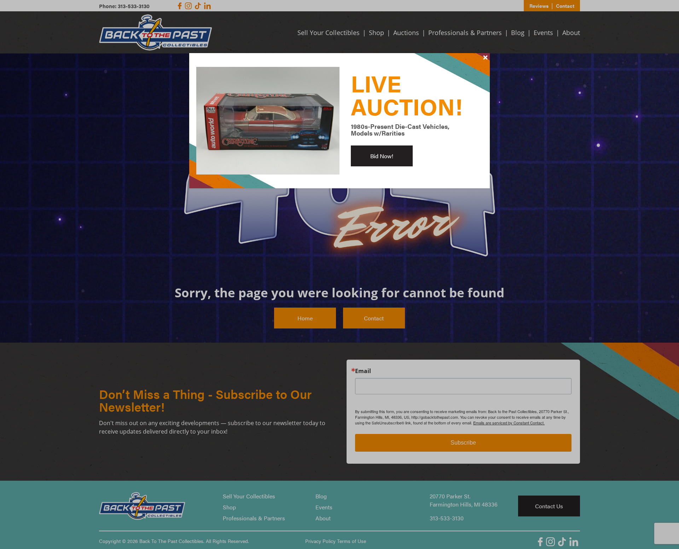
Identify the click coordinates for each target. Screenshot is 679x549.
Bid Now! (381, 156)
